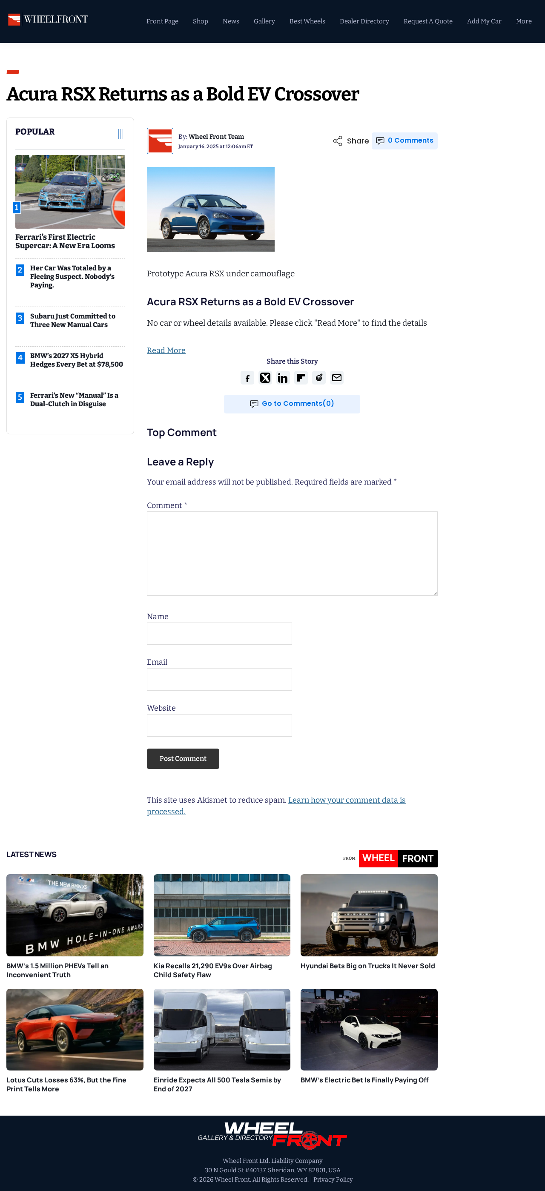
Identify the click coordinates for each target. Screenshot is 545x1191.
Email (157, 662)
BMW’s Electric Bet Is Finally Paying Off (365, 1080)
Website (161, 708)
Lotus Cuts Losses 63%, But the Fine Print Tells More (66, 1084)
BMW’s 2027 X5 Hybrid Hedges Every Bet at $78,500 (76, 360)
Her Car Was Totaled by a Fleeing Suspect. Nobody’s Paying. (72, 276)
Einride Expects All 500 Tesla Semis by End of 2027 (217, 1084)
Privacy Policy (333, 1179)
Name (158, 616)
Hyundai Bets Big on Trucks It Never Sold (368, 965)
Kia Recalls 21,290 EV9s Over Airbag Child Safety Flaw (213, 970)
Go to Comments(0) (298, 403)
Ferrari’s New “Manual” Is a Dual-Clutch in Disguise (74, 399)
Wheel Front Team (216, 137)
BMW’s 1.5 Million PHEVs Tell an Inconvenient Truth (57, 970)
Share (358, 141)
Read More (166, 350)
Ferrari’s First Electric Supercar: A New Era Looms (65, 241)
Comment (167, 505)
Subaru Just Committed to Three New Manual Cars (72, 320)
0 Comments (410, 140)
